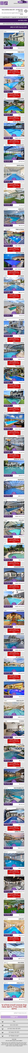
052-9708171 (7, 804)
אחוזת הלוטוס (20, 165)
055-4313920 (7, 161)
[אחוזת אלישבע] (14, 618)
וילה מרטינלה (20, 543)
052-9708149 (7, 935)
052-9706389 (7, 737)
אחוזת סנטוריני (20, 852)
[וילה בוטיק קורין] (14, 752)
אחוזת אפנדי (21, 52)
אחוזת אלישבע (20, 610)
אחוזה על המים (20, 808)
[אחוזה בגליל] (14, 106)
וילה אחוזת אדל (20, 188)
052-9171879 (7, 891)
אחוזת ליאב (21, 276)
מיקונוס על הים (20, 590)
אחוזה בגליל (21, 98)
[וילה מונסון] (14, 217)
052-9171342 (7, 673)
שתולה (5, 520)
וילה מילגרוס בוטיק (19, 566)
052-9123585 (7, 292)
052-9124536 (7, 696)
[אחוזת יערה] (14, 397)
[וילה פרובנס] (14, 487)
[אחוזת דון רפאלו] (14, 237)
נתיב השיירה (6, 680)
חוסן (5, 98)
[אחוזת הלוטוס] (14, 173)
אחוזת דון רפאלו (20, 229)
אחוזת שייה (21, 412)
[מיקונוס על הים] (14, 598)
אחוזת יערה (21, 389)
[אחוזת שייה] (14, 420)
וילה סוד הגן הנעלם (19, 459)
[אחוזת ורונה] (14, 970)
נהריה (5, 590)
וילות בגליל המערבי (6, 17)
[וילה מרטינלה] (14, 551)
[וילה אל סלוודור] (14, 153)
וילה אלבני (21, 918)
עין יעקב (6, 121)
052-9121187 (7, 626)
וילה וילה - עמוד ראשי (23, 17)
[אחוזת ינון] (14, 327)
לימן (5, 543)
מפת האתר (14, 1039)
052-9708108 (7, 536)
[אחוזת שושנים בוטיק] (14, 351)
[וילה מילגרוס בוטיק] (14, 575)
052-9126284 (7, 452)
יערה (5, 52)
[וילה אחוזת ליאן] (14, 665)
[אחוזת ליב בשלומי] (14, 839)
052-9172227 (7, 245)
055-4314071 (7, 760)
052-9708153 (7, 269)
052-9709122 (7, 650)
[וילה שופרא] (14, 83)
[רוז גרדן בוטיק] (14, 991)
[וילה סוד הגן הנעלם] (14, 467)
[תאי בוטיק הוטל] (14, 260)
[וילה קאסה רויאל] (14, 374)
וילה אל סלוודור (20, 145)
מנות (5, 75)
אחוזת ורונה (21, 962)
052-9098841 (7, 68)
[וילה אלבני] (14, 927)
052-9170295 (7, 335)
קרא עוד (21, 14)
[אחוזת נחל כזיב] (14, 950)
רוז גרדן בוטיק (20, 982)
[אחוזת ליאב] (14, 284)
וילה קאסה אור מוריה (18, 121)
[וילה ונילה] (14, 528)
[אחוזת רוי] (14, 729)
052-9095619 (7, 382)
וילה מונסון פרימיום (19, 788)
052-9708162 (7, 495)
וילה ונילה (21, 520)
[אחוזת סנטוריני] (14, 860)
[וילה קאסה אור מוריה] (14, 129)
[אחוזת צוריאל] (14, 508)
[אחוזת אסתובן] (14, 641)
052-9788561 (7, 47)
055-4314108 (7, 114)
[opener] (2, 3)
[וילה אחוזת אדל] (14, 196)
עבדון (5, 31)
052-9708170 (7, 824)
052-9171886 (7, 138)
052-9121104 (7, 516)
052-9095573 (7, 91)
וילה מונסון (21, 209)
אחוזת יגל (21, 31)
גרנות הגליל (6, 744)
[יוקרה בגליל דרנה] (14, 883)
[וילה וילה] (21, 1)
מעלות (5, 942)
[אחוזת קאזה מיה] (14, 688)
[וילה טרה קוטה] (14, 708)
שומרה (5, 276)
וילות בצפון (14, 17)
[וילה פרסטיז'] (14, 444)
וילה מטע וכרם (20, 767)
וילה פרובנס (21, 479)
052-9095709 (7, 405)
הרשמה (14, 1017)
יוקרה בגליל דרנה (19, 875)
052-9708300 (7, 428)
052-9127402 (7, 958)
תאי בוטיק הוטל (20, 252)
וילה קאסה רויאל (19, 366)
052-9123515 (7, 868)
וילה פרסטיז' (21, 436)
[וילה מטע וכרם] (14, 775)
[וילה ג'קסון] (14, 307)
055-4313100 (7, 606)
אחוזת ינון (21, 319)
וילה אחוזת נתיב (20, 898)
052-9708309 (7, 225)
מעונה (5, 700)
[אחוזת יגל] (14, 39)
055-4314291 (7, 181)
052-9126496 (7, 978)
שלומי (5, 319)
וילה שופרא (21, 75)
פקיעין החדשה (7, 145)
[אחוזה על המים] (14, 816)
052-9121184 (7, 475)
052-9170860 (7, 847)
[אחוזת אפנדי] (14, 60)
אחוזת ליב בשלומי (19, 831)
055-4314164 (7, 583)
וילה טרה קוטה (20, 700)
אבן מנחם (6, 875)
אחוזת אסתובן (20, 633)
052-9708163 (7, 914)
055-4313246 (7, 999)
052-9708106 (7, 783)
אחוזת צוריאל (20, 500)
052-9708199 (7, 717)
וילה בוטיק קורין (20, 744)
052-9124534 (7, 204)
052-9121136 (7, 359)
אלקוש (5, 767)
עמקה (5, 610)
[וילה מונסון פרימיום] (14, 796)
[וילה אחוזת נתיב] (14, 906)
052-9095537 (7, 315)
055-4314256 (7, 559)
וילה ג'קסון (21, 299)
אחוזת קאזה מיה (20, 680)
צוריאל (5, 459)
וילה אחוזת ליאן (20, 657)
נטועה (5, 657)
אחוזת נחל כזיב (20, 942)
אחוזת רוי (21, 721)
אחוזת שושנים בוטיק (18, 342)
